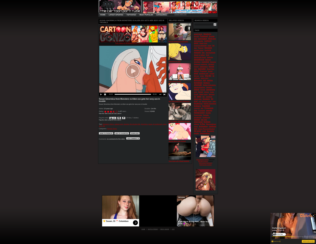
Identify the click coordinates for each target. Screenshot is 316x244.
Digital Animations (209, 85)
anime (210, 80)
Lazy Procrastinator (206, 129)
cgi (200, 101)
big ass (196, 76)
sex (202, 108)
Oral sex (212, 39)
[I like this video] (112, 118)
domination (205, 133)
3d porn (197, 131)
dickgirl (211, 64)
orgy (202, 76)
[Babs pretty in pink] (180, 71)
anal (196, 73)
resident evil (203, 73)
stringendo (198, 41)
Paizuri (200, 48)
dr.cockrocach (157, 124)
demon (209, 87)
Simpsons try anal (174, 61)
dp (203, 97)
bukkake (210, 57)
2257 (173, 229)
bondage (198, 83)
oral (196, 101)
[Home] (103, 15)
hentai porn (199, 113)
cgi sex (204, 120)
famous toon (206, 101)
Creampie (208, 108)
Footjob (201, 110)
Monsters (106, 124)
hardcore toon (200, 57)
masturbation (199, 87)
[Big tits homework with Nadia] (180, 31)
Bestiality (210, 131)
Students (207, 34)
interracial (198, 122)
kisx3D (196, 36)
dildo (199, 97)
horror (208, 60)
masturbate (210, 53)
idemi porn (203, 94)
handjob (206, 106)
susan (150, 124)
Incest (210, 71)
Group (202, 90)
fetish (200, 92)
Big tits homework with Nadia (178, 41)
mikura (196, 124)
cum (209, 46)
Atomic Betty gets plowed (177, 141)
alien (164, 124)
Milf (204, 80)
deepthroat (199, 60)
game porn (204, 78)
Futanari (204, 36)
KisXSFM (208, 50)
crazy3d (197, 108)
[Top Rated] (131, 15)
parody (209, 110)
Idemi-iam (198, 99)
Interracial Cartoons (205, 163)
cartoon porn (119, 124)
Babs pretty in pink (175, 81)
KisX (207, 55)
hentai (197, 120)
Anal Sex (210, 69)
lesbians (197, 106)
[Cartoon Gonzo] (133, 42)
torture (206, 92)
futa (195, 110)
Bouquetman (211, 124)
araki (204, 131)
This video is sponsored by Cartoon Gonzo (133, 43)
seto (214, 101)
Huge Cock (203, 43)
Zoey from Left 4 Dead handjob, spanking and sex (185, 161)
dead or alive (199, 55)
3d (212, 99)
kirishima (197, 62)
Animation (203, 126)
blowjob (208, 48)
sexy (100, 126)
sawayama (204, 67)
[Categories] (161, 15)
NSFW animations (210, 104)
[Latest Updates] (116, 15)
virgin (196, 133)
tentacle (197, 52)
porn (195, 92)
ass (104, 126)
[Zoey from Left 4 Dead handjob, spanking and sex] (180, 151)
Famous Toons (112, 129)
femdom (206, 99)
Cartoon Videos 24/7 (180, 14)
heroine (126, 124)
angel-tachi (198, 34)
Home (143, 229)
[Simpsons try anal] (180, 51)
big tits (208, 76)
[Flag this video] (123, 118)
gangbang (210, 89)
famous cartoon (200, 64)
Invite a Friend (153, 229)
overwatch (202, 39)
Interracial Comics (202, 159)
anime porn (198, 50)
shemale (198, 85)
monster (202, 69)
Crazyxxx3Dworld (200, 46)
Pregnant (203, 71)
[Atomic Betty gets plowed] (180, 131)
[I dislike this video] (119, 118)
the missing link (135, 124)
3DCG (196, 71)
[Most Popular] (146, 15)
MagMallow (198, 104)
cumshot (205, 62)
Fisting (196, 67)
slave (196, 126)
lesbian (207, 122)
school (211, 73)
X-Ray (202, 124)
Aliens (112, 124)
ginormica (144, 124)
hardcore (206, 117)
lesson (213, 62)
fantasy (206, 83)
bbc (203, 53)
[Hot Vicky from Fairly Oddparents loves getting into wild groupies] (180, 91)
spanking (209, 97)
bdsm (196, 89)
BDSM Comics (203, 161)
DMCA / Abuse (164, 229)
